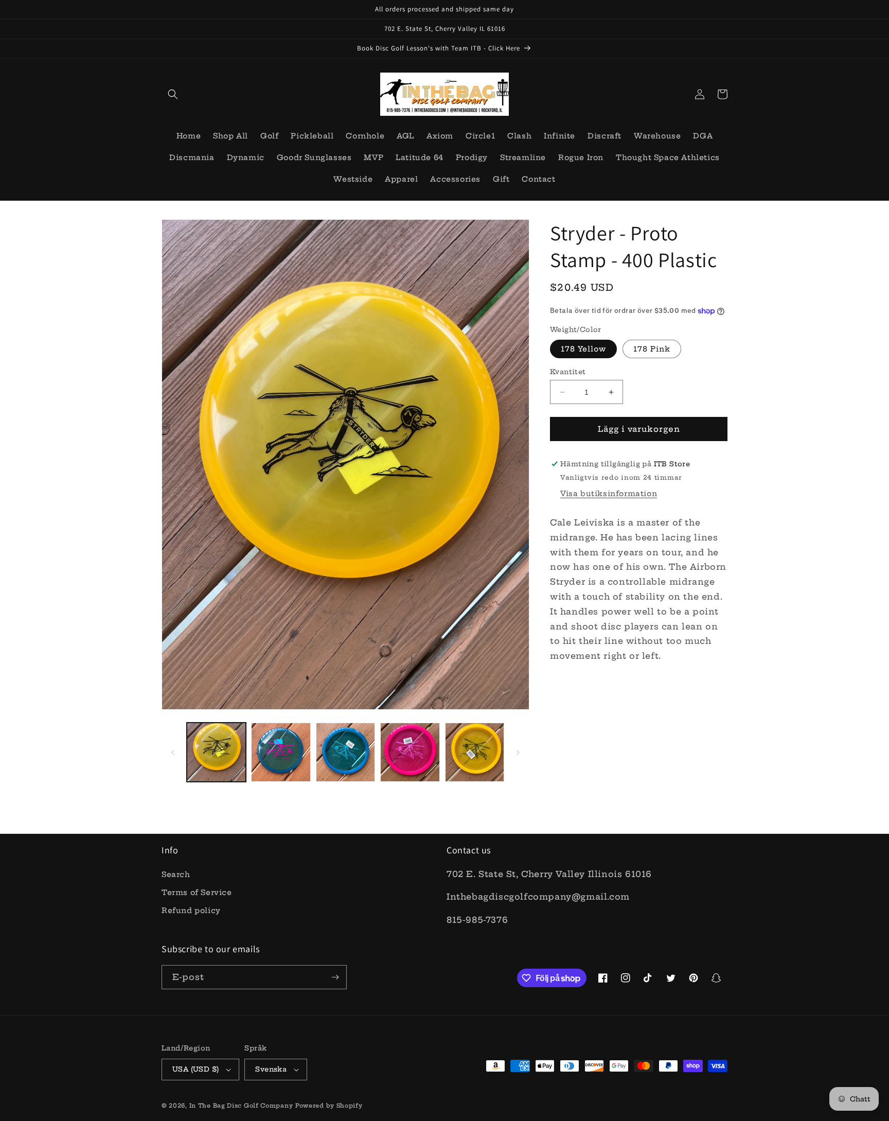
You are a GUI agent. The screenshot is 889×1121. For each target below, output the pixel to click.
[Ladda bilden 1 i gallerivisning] (216, 752)
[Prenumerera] (335, 977)
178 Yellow (583, 349)
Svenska (271, 1069)
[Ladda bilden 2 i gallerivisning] (280, 752)
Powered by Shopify (329, 1105)
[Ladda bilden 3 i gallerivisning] (345, 752)
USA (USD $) (195, 1069)
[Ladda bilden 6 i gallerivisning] (474, 752)
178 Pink (651, 349)
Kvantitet (568, 371)
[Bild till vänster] (173, 752)
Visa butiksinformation (608, 493)
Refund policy (191, 910)
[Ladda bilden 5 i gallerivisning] (409, 752)
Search (176, 874)
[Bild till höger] (518, 752)
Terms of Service (197, 892)
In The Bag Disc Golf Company (241, 1105)
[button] (173, 94)
